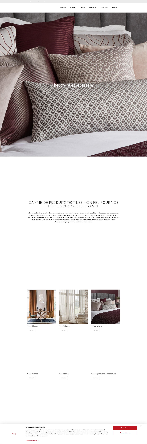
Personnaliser (124, 433)
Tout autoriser (125, 428)
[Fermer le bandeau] (141, 426)
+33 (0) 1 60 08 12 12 (32, 1)
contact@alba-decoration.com (48, 1)
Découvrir (31, 330)
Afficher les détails (31, 440)
